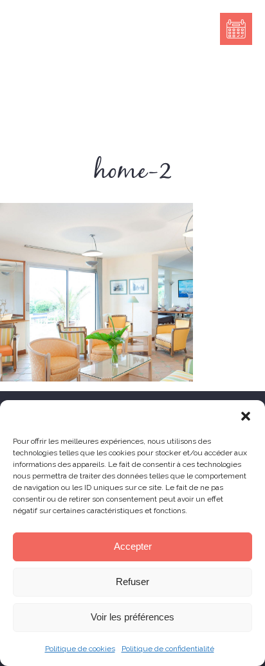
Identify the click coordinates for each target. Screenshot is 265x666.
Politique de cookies (80, 648)
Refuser (132, 581)
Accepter (133, 546)
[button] (245, 416)
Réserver (236, 29)
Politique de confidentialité (168, 648)
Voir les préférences (132, 616)
